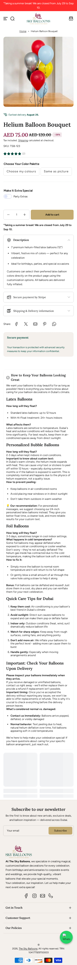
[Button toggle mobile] (6, 18)
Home (22, 31)
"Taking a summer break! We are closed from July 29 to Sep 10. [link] (38, 5)
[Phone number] (50, 895)
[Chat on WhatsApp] (66, 937)
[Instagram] (34, 895)
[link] (16, 324)
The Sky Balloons (28, 948)
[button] (12, 19)
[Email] (42, 895)
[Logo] (38, 18)
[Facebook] (26, 895)
